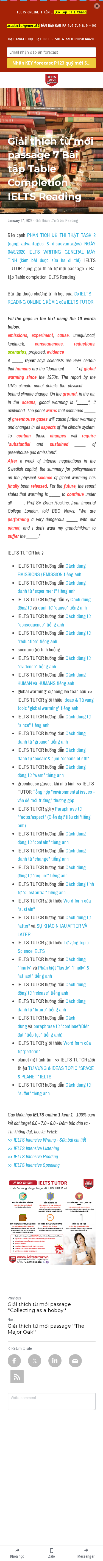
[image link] (52, 79)
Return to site (22, 1348)
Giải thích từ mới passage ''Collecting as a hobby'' (39, 1307)
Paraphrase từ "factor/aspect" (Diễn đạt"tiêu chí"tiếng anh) (55, 817)
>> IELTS (17, 1165)
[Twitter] (34, 1360)
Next (11, 1319)
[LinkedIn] (55, 1360)
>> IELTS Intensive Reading (33, 1156)
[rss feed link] (17, 1376)
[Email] (75, 1360)
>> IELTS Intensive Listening (33, 1148)
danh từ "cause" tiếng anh (63, 607)
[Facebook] (14, 1360)
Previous (14, 1298)
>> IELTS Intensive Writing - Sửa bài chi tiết (47, 1139)
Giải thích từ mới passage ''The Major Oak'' (46, 1329)
